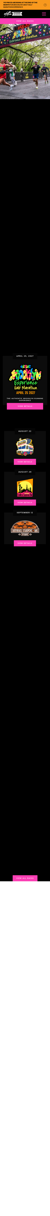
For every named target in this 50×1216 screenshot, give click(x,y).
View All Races (25, 21)
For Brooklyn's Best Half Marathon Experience (20, 5)
